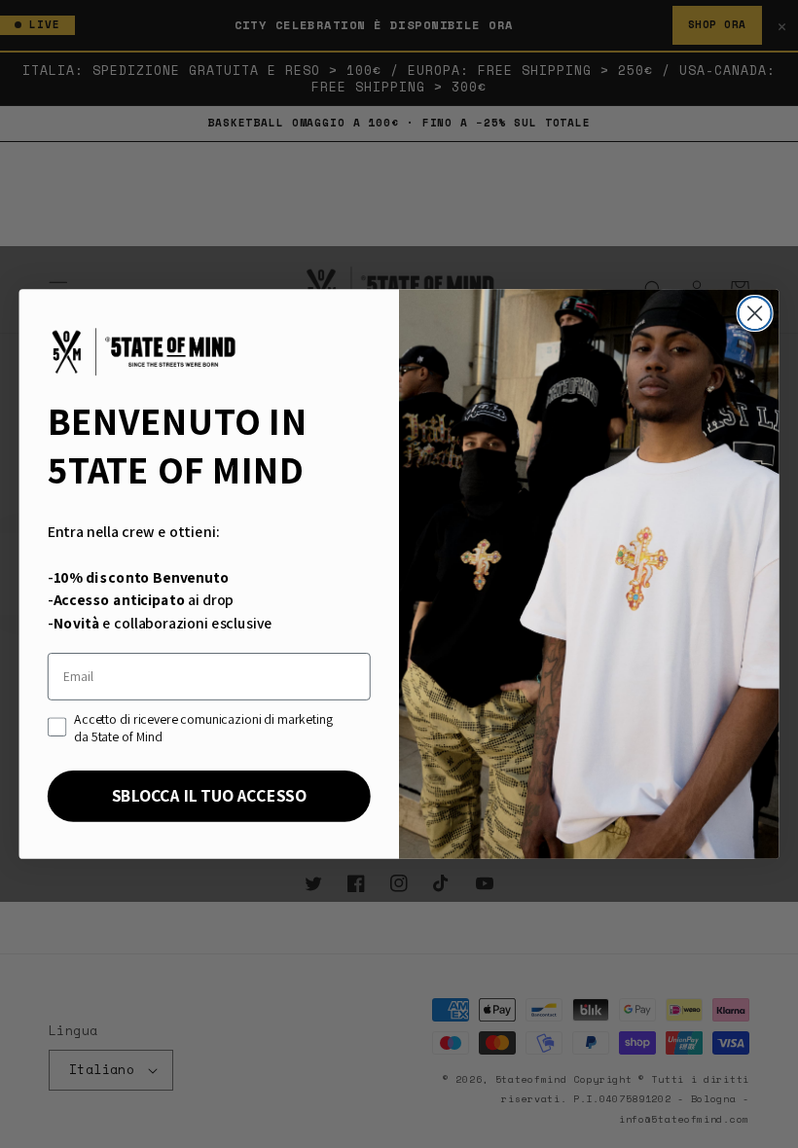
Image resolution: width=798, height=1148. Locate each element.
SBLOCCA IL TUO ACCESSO (209, 796)
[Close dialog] (755, 313)
